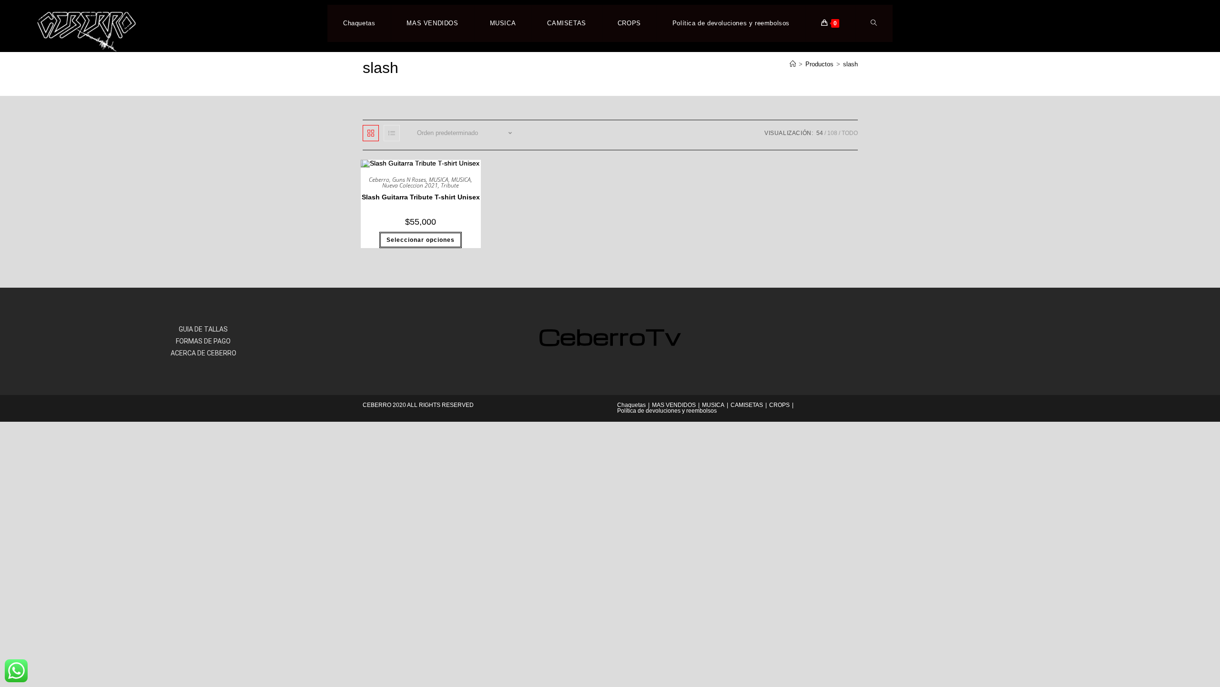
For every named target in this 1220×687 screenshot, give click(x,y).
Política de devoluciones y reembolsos (667, 410)
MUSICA (438, 180)
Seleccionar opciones (420, 240)
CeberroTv (610, 336)
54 (819, 133)
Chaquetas (631, 405)
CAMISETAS (747, 405)
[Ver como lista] (392, 133)
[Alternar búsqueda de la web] (874, 23)
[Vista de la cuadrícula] (371, 133)
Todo (850, 133)
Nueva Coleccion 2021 (410, 185)
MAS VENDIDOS (674, 405)
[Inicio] (793, 64)
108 (832, 133)
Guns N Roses (409, 180)
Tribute (450, 185)
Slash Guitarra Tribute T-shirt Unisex (421, 197)
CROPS (779, 405)
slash (850, 64)
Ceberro (379, 180)
